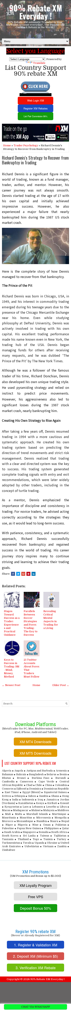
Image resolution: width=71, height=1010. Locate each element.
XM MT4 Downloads (35, 741)
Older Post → (60, 685)
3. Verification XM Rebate (36, 967)
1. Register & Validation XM (35, 944)
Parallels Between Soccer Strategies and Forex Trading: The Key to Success (30, 623)
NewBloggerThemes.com (22, 984)
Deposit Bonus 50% (35, 908)
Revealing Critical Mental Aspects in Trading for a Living (50, 619)
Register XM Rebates (35, 108)
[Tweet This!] (18, 574)
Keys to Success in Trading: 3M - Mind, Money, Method (11, 668)
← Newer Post (11, 685)
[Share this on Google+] (23, 574)
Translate (39, 62)
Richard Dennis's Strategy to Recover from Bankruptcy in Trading (35, 160)
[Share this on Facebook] (13, 574)
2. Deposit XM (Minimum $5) (35, 956)
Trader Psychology (26, 145)
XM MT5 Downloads (35, 753)
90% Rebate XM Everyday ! (35, 12)
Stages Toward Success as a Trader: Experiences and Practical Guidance (12, 623)
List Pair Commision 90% (36, 116)
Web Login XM (35, 100)
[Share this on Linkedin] (34, 574)
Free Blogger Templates (49, 984)
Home (7, 145)
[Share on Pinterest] (28, 574)
